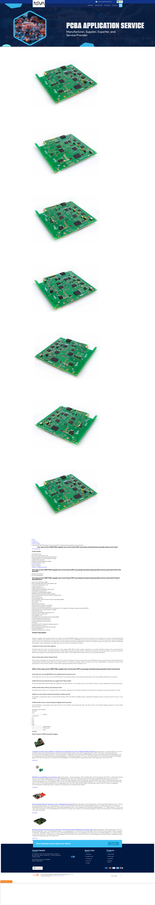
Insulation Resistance (36, 588)
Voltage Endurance (36, 609)
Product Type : (53, 757)
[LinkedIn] (74, 857)
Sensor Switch (35, 582)
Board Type (34, 583)
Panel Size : (59, 753)
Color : (104, 753)
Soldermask (34, 589)
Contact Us (114, 5)
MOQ (33, 622)
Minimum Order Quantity (37, 574)
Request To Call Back (36, 567)
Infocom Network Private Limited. (57, 875)
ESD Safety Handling (36, 628)
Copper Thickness (36, 586)
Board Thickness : (75, 753)
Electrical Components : (84, 777)
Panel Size (34, 606)
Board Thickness (35, 611)
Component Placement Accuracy (39, 621)
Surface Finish (35, 599)
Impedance (34, 592)
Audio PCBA (110, 858)
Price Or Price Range (36, 575)
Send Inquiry (44, 567)
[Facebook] (72, 857)
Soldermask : (46, 756)
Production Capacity (36, 619)
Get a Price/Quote (36, 549)
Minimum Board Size (36, 625)
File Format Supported (37, 627)
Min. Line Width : (52, 754)
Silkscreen (34, 603)
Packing (33, 617)
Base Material (35, 593)
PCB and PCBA (111, 854)
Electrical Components (37, 608)
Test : (97, 756)
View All (109, 862)
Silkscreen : (79, 754)
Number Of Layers (36, 605)
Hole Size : (114, 756)
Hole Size (34, 596)
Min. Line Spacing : (63, 754)
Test (33, 585)
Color (33, 602)
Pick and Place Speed (36, 618)
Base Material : (76, 783)
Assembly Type (35, 624)
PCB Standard (35, 614)
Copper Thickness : (78, 756)
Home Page (90, 5)
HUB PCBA (110, 860)
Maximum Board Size (36, 630)
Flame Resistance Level (37, 590)
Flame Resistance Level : (43, 781)
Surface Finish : (79, 805)
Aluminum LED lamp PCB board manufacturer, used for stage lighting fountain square (53, 804)
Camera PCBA (111, 856)
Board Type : (104, 757)
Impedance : (74, 757)
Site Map (88, 863)
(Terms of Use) (70, 874)
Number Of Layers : (100, 754)
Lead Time (34, 612)
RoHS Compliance (36, 615)
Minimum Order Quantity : (100, 751)
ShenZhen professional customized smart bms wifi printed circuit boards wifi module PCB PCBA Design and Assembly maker (62, 829)
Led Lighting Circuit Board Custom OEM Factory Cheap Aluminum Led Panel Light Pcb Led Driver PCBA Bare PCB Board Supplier (63, 751)
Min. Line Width (35, 601)
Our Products (107, 5)
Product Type (35, 595)
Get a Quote (113, 843)
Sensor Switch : (90, 757)
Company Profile (98, 5)
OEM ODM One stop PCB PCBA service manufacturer (45, 777)
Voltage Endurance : (92, 753)
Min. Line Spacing (36, 598)
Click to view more (36, 564)
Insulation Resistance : (65, 756)
